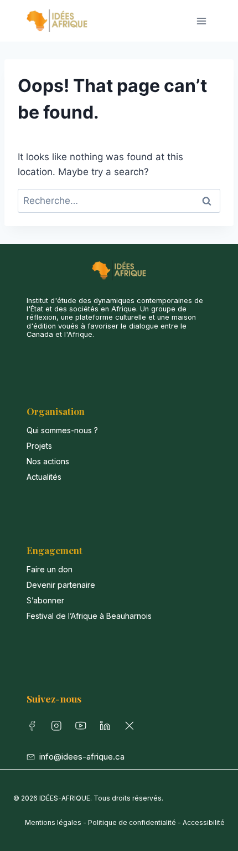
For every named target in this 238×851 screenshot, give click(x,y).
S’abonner (45, 600)
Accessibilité (204, 822)
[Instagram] (58, 728)
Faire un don (50, 569)
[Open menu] (201, 20)
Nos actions (48, 461)
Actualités (44, 476)
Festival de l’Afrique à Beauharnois (89, 616)
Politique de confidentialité (132, 822)
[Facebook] (34, 728)
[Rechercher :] (119, 200)
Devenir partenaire (61, 584)
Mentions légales (53, 822)
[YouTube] (83, 728)
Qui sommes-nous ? (62, 430)
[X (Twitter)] (131, 728)
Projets (39, 445)
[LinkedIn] (107, 728)
